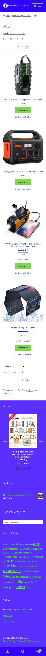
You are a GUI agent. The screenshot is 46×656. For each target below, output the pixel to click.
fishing (22, 557)
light (13, 565)
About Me (8, 615)
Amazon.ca (23, 110)
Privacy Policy (9, 641)
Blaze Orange (29, 544)
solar (22, 577)
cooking (38, 548)
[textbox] (23, 522)
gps (4, 561)
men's (18, 566)
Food (31, 557)
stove (26, 577)
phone (24, 571)
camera (21, 549)
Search (23, 651)
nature (32, 565)
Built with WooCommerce (28, 641)
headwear (24, 561)
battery (13, 544)
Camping (29, 548)
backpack (6, 544)
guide (10, 561)
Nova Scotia (12, 570)
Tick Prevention (7, 582)
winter (20, 587)
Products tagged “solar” (21, 16)
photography (30, 571)
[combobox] (23, 522)
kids (35, 561)
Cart (35, 649)
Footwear (38, 556)
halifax (17, 561)
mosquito (24, 566)
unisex (28, 582)
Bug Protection (10, 548)
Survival (33, 576)
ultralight (19, 581)
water (34, 581)
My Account (7, 651)
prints (37, 571)
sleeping (16, 576)
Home (8, 16)
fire (19, 557)
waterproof (9, 587)
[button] (23, 117)
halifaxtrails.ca (27, 609)
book (36, 544)
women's (28, 588)
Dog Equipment (9, 553)
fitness (26, 557)
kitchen (6, 565)
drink (17, 552)
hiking (30, 561)
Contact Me (9, 621)
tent (39, 577)
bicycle (20, 544)
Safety (7, 576)
